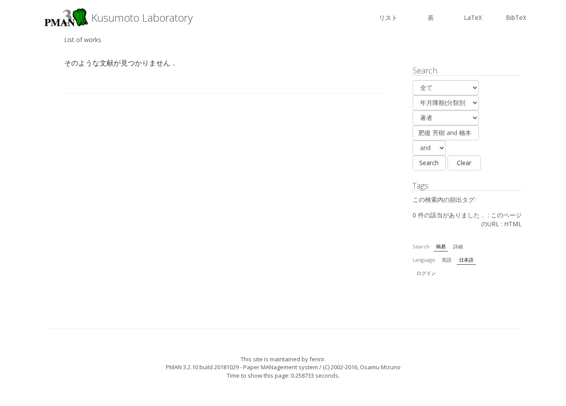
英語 (446, 259)
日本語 (466, 259)
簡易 (441, 246)
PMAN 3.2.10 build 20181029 (202, 367)
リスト (388, 17)
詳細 (458, 246)
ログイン (426, 273)
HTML (513, 224)
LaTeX (473, 17)
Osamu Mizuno (380, 367)
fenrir (317, 359)
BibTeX (516, 17)
